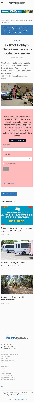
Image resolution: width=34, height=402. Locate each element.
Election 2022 (5, 382)
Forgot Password (9, 183)
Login (3, 386)
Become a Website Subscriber (17, 140)
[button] (2, 2)
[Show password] (30, 159)
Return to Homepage (8, 194)
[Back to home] (17, 2)
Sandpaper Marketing (21, 399)
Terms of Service (22, 395)
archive (22, 57)
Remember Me (10, 163)
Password (6, 154)
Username (6, 145)
